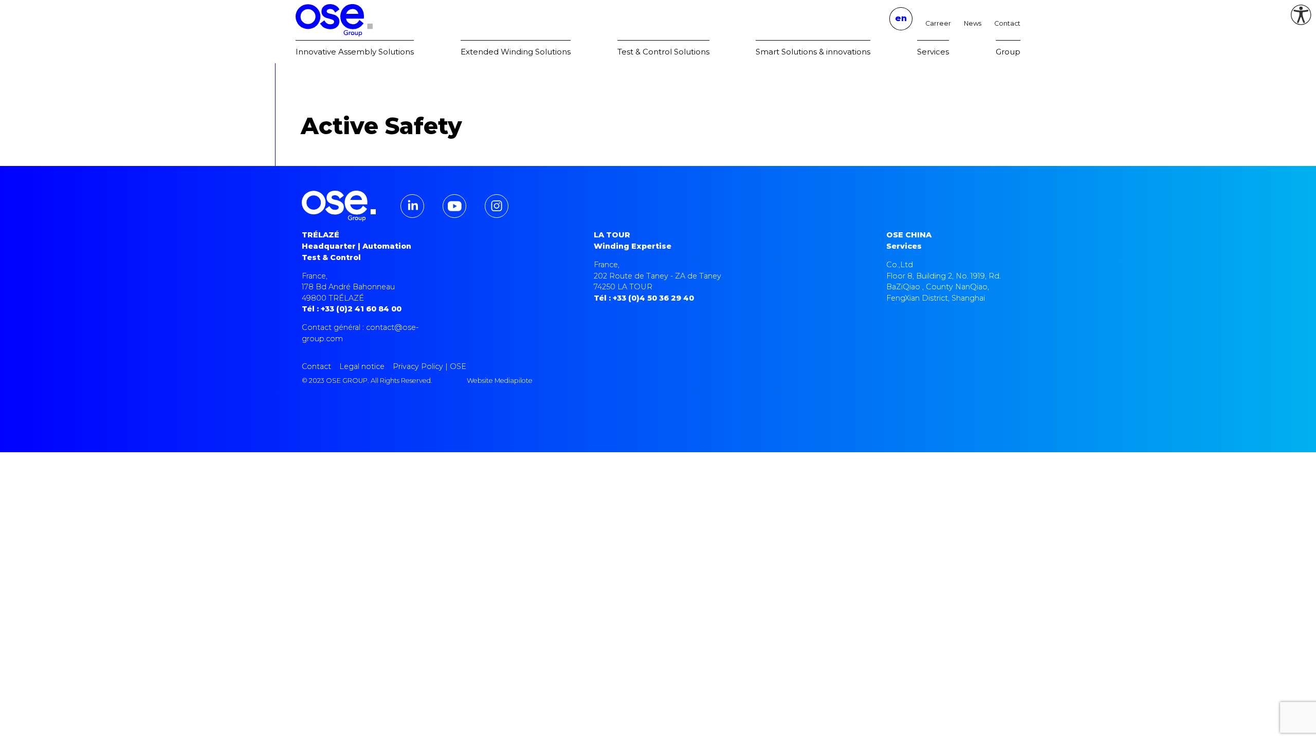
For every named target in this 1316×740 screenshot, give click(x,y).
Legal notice (362, 366)
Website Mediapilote (500, 380)
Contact (1007, 23)
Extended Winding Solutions (516, 52)
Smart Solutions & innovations (813, 52)
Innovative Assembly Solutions (355, 52)
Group (1008, 52)
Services (933, 52)
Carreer (938, 23)
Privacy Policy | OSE (429, 366)
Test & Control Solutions (663, 52)
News (972, 23)
